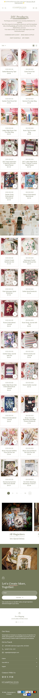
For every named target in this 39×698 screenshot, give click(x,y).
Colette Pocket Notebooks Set (9, 261)
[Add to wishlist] (16, 50)
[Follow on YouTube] (12, 677)
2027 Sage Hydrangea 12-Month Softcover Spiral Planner (9, 163)
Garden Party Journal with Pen (9, 354)
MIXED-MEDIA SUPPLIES (27, 35)
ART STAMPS (25, 38)
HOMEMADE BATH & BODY (12, 35)
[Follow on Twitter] (8, 676)
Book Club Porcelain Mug (29, 131)
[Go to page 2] (30, 493)
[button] (9, 69)
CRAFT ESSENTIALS (15, 38)
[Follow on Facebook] (3, 677)
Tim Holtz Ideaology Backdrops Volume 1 (29, 482)
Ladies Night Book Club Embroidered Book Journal (9, 386)
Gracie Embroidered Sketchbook (29, 195)
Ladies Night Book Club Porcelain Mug (9, 131)
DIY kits (13, 26)
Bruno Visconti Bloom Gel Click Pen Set (29, 451)
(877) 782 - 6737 (11, 649)
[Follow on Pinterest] (10, 677)
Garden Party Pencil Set (9, 101)
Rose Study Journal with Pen (29, 323)
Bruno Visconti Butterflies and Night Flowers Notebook (29, 419)
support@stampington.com (12, 652)
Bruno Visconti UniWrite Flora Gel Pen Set (9, 451)
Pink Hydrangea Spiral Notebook (9, 292)
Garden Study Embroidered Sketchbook (9, 196)
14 (25, 493)
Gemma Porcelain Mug (30, 101)
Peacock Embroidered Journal (9, 418)
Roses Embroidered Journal (9, 323)
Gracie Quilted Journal (29, 385)
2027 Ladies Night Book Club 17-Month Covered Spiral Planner (29, 163)
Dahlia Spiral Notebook (30, 291)
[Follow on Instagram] (5, 677)
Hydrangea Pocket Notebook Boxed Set (29, 261)
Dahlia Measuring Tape (9, 71)
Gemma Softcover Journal (29, 354)
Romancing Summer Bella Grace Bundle (9, 482)
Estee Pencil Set (30, 71)
